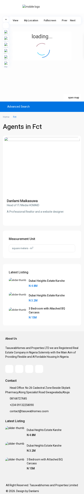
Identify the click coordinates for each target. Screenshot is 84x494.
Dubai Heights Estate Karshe (47, 280)
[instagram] (39, 369)
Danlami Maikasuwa (22, 201)
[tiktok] (19, 369)
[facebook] (9, 369)
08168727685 (18, 398)
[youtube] (29, 369)
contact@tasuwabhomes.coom (29, 411)
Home (6, 117)
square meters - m (22, 248)
